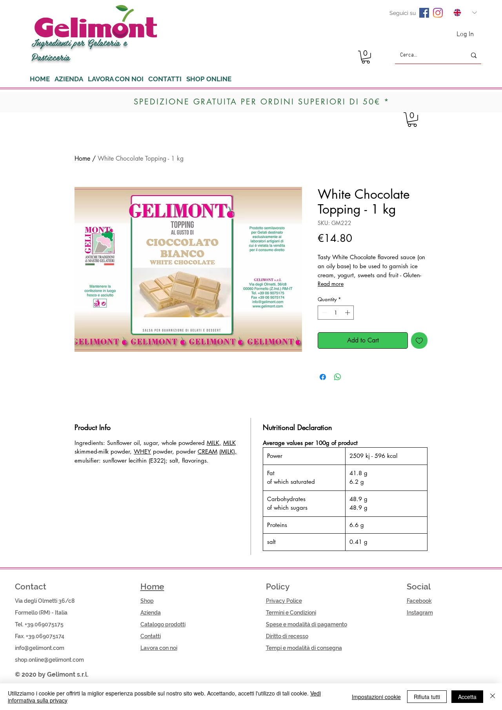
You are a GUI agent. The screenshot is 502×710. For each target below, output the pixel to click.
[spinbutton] (336, 312)
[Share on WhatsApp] (337, 377)
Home (82, 158)
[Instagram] (438, 13)
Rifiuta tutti (427, 697)
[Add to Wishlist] (419, 340)
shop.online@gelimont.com (49, 660)
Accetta (467, 697)
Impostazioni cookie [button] (376, 697)
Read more (331, 283)
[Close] (492, 697)
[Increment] (348, 312)
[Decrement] (323, 312)
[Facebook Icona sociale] (424, 13)
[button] (365, 57)
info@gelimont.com (39, 648)
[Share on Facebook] (322, 377)
